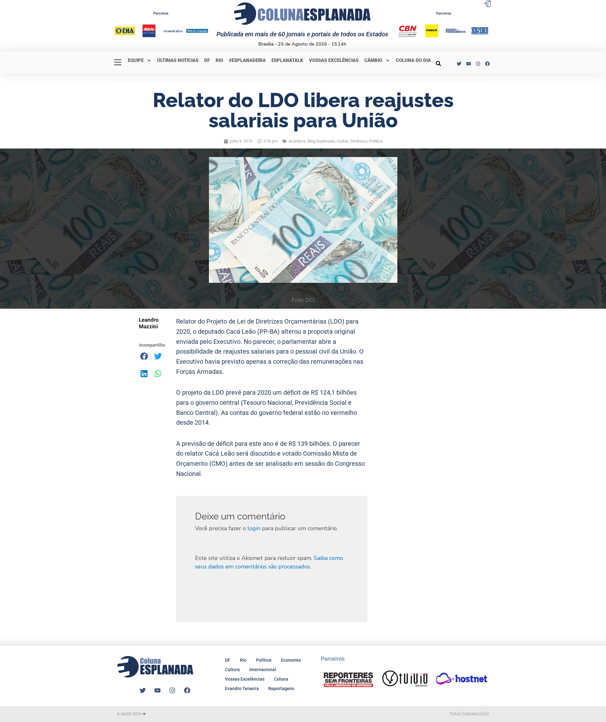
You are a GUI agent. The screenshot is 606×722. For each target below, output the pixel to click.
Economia (291, 660)
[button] (438, 63)
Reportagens (281, 688)
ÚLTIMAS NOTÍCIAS (178, 60)
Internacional (262, 669)
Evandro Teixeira (242, 688)
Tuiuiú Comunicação (469, 714)
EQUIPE (136, 60)
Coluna (281, 679)
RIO (219, 60)
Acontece (297, 141)
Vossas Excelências (334, 60)
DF (207, 60)
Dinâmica (358, 141)
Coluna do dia (413, 60)
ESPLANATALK (287, 60)
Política (376, 141)
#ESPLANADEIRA (247, 60)
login (253, 528)
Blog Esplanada (321, 141)
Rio (243, 660)
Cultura (232, 669)
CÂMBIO (373, 60)
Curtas (342, 141)
